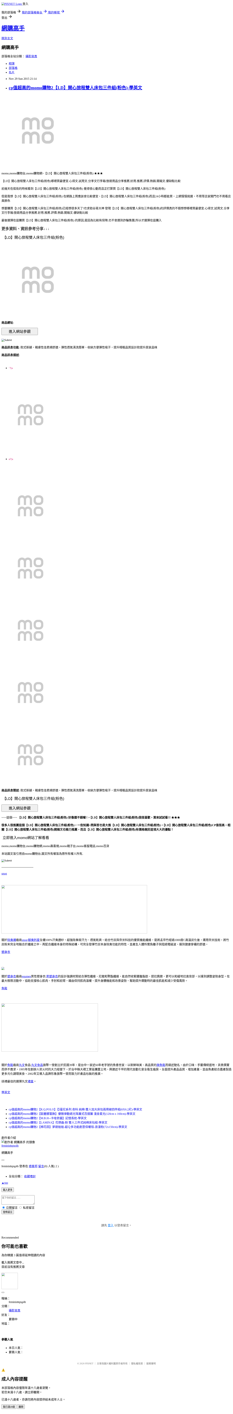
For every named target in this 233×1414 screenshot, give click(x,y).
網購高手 (13, 28)
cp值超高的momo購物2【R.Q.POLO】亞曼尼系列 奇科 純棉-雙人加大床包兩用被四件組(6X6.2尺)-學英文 (75, 1109)
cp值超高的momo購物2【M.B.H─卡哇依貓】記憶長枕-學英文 (48, 1118)
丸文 (22, 1065)
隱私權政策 (137, 1363)
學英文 (5, 1092)
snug (4, 873)
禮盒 (30, 1081)
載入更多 (7, 1189)
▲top (4, 1182)
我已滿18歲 (9, 1406)
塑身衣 (5, 952)
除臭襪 (11, 940)
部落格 (13, 68)
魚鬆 (4, 988)
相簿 (12, 63)
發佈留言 (7, 1212)
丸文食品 (37, 1065)
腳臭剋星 (34, 940)
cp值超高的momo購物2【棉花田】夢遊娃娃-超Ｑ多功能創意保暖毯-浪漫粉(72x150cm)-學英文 (68, 1126)
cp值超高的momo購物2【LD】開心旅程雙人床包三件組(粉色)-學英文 (75, 87)
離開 (21, 1406)
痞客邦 (33, 1166)
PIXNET (89, 1363)
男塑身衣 (52, 976)
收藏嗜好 (30, 1176)
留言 (41, 1166)
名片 (12, 72)
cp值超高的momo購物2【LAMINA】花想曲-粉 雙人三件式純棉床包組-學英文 (58, 1122)
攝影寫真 (31, 56)
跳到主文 (7, 38)
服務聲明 (151, 1363)
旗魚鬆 (161, 1065)
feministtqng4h (10, 1145)
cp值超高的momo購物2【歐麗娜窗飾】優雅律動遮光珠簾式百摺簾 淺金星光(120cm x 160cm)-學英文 (72, 1113)
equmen (26, 976)
